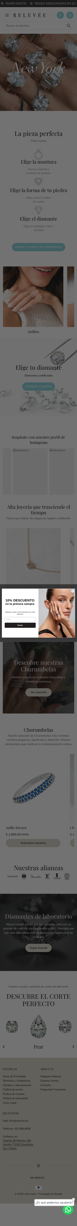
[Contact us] (68, 1209)
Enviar (20, 625)
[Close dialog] (72, 591)
